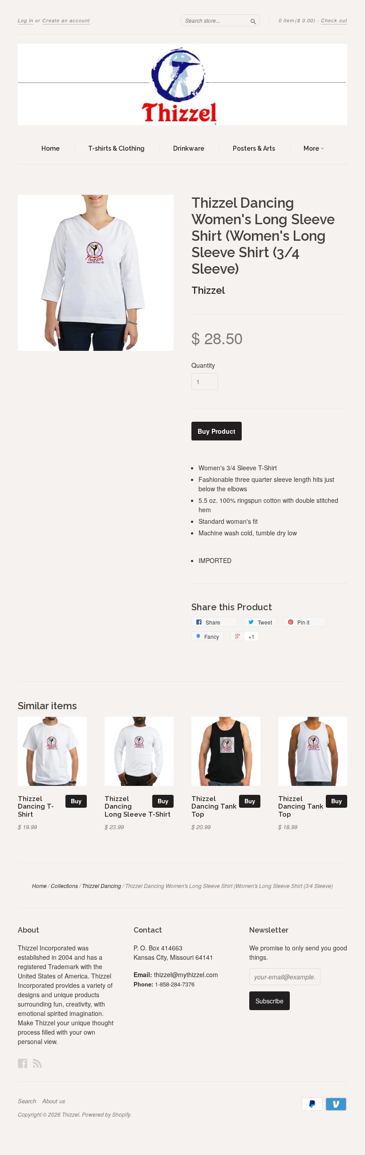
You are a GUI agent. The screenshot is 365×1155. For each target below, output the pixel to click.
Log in (25, 20)
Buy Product (216, 431)
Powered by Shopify (106, 1114)
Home (50, 148)
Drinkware (188, 148)
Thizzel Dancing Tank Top (213, 806)
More (312, 148)
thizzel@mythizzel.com (186, 974)
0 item (297, 20)
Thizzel (208, 290)
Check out (334, 20)
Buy (76, 801)
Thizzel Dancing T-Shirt (36, 806)
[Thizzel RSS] (37, 1063)
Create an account (66, 20)
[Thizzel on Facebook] (23, 1063)
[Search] (253, 20)
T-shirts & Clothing (116, 148)
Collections (64, 885)
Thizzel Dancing (101, 885)
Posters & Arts (254, 148)
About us (53, 1101)
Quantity (203, 365)
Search (27, 1101)
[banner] (182, 84)
